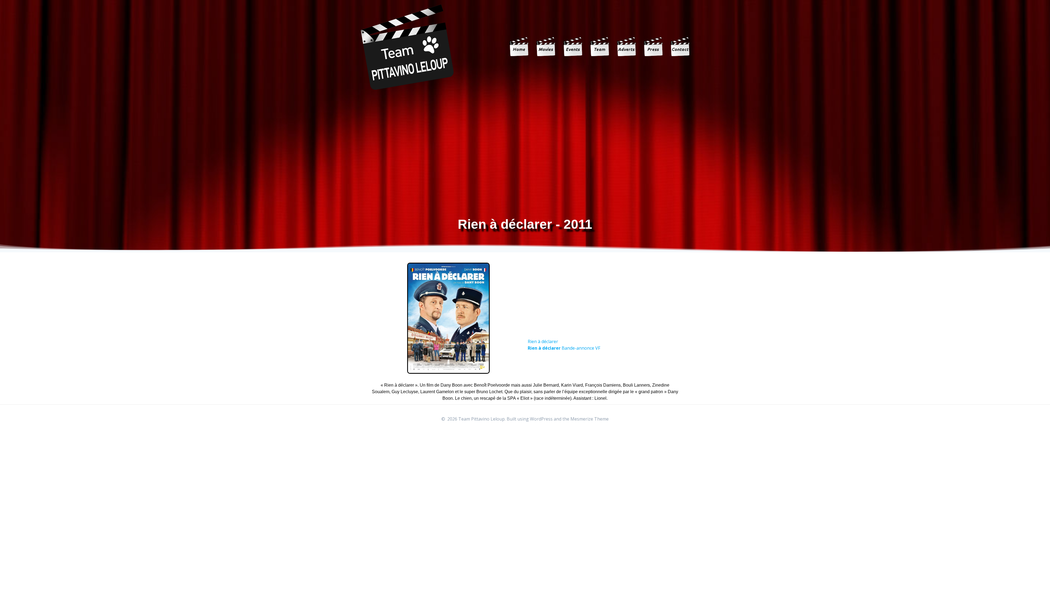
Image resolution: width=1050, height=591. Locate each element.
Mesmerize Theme (589, 419)
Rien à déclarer (543, 341)
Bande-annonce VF (564, 348)
